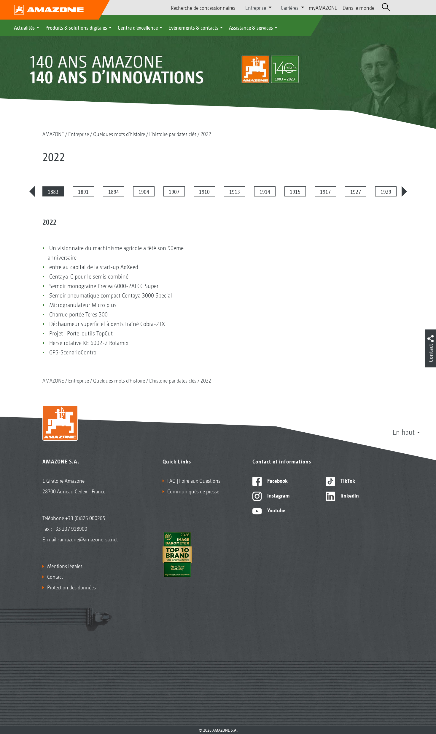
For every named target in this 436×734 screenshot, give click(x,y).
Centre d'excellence (138, 27)
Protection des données (71, 587)
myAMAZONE (323, 7)
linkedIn (349, 495)
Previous (32, 191)
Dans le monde (358, 7)
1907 (174, 191)
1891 (83, 191)
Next (404, 191)
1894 (113, 191)
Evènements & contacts (193, 27)
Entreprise (78, 133)
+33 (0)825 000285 (85, 517)
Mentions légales (64, 565)
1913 (234, 191)
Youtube (275, 510)
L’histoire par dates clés (172, 133)
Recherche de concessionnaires (203, 7)
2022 (206, 133)
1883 (53, 191)
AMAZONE (53, 133)
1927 (355, 191)
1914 (265, 191)
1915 (295, 191)
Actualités (24, 27)
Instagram (277, 495)
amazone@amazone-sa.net (89, 539)
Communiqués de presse (193, 491)
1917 (325, 191)
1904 (144, 191)
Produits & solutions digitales (76, 27)
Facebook (277, 480)
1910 (204, 191)
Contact (55, 576)
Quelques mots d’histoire (119, 133)
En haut (404, 431)
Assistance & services (251, 27)
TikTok (347, 480)
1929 (386, 191)
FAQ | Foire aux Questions (193, 480)
